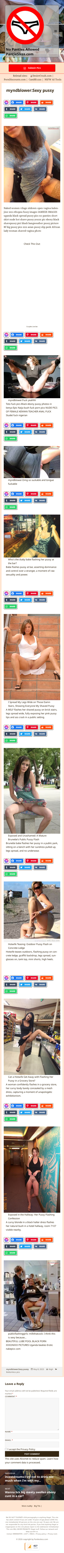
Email (9, 1440)
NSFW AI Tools (53, 79)
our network (49, 1529)
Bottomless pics (13, 1372)
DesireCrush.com (42, 75)
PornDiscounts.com (15, 79)
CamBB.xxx (35, 79)
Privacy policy (41, 1534)
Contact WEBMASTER (14, 1534)
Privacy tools (52, 1534)
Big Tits (37, 1506)
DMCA (32, 1534)
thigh (51, 1369)
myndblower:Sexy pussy (17, 1369)
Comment (11, 1396)
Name (9, 1431)
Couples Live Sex (32, 327)
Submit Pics (34, 67)
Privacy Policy (28, 1449)
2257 (26, 1534)
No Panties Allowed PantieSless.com (22, 51)
